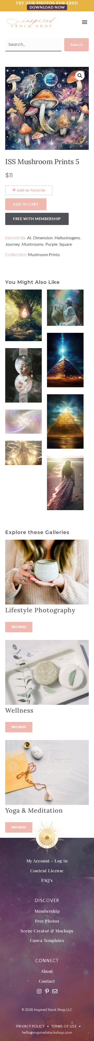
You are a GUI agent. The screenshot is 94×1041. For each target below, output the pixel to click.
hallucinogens (67, 237)
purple (51, 244)
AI (29, 237)
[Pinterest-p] (47, 991)
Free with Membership (37, 218)
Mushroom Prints (44, 254)
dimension (43, 237)
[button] (84, 22)
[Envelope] (54, 991)
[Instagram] (39, 991)
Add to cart (26, 204)
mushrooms (33, 244)
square (65, 244)
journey (12, 244)
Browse (18, 627)
